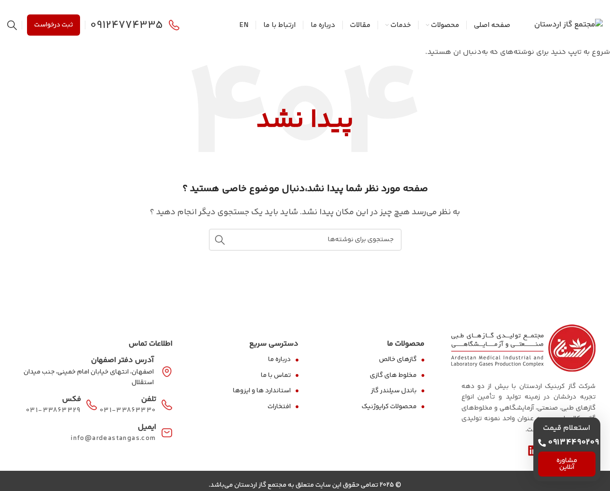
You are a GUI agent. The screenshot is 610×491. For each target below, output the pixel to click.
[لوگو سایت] (568, 25)
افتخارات (279, 406)
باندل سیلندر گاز (394, 391)
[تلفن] (167, 405)
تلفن (148, 399)
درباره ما (279, 359)
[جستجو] (12, 25)
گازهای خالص (398, 359)
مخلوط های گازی (393, 375)
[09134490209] (542, 443)
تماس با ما (276, 375)
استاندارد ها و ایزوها (262, 391)
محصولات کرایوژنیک (389, 406)
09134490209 (573, 443)
